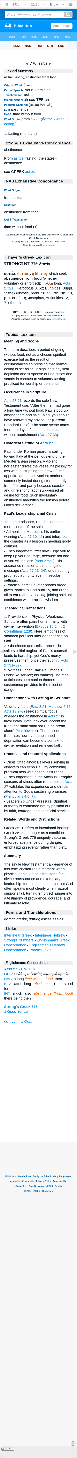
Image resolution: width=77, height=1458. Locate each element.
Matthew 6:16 (59, 707)
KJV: (8, 984)
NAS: (8, 979)
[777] (72, 661)
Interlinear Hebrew (50, 935)
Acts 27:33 (48, 435)
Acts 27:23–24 (33, 571)
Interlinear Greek (18, 935)
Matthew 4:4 (27, 731)
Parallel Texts (40, 950)
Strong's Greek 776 (21, 1007)
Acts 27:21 (13, 401)
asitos (18, 158)
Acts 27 (46, 443)
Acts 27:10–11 (31, 537)
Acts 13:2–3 (14, 711)
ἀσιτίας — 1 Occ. (18, 1021)
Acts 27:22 (44, 561)
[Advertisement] (38, 1116)
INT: (7, 993)
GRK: (8, 974)
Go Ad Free (7, 1449)
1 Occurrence (16, 1012)
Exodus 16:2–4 (48, 626)
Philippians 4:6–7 (19, 796)
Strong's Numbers (18, 940)
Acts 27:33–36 (32, 595)
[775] (5, 661)
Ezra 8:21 (38, 707)
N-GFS (29, 969)
